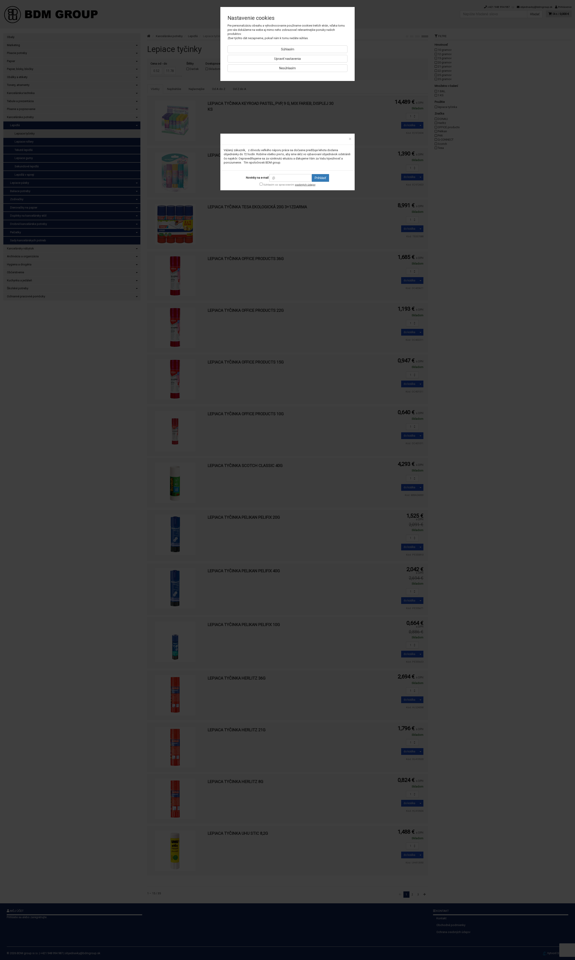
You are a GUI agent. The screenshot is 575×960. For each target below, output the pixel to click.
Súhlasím (287, 49)
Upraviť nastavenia (287, 59)
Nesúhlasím (287, 68)
